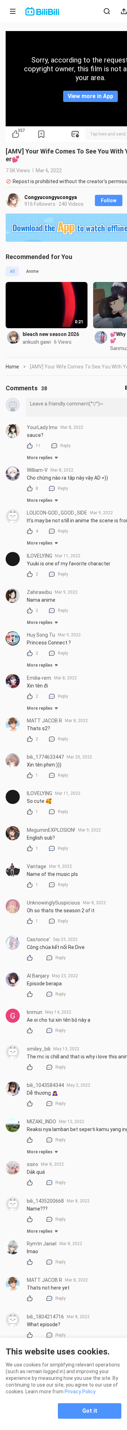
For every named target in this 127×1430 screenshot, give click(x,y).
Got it (89, 1410)
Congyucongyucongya (50, 197)
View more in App (90, 96)
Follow (108, 200)
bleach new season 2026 (51, 334)
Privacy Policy (80, 1391)
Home (12, 366)
